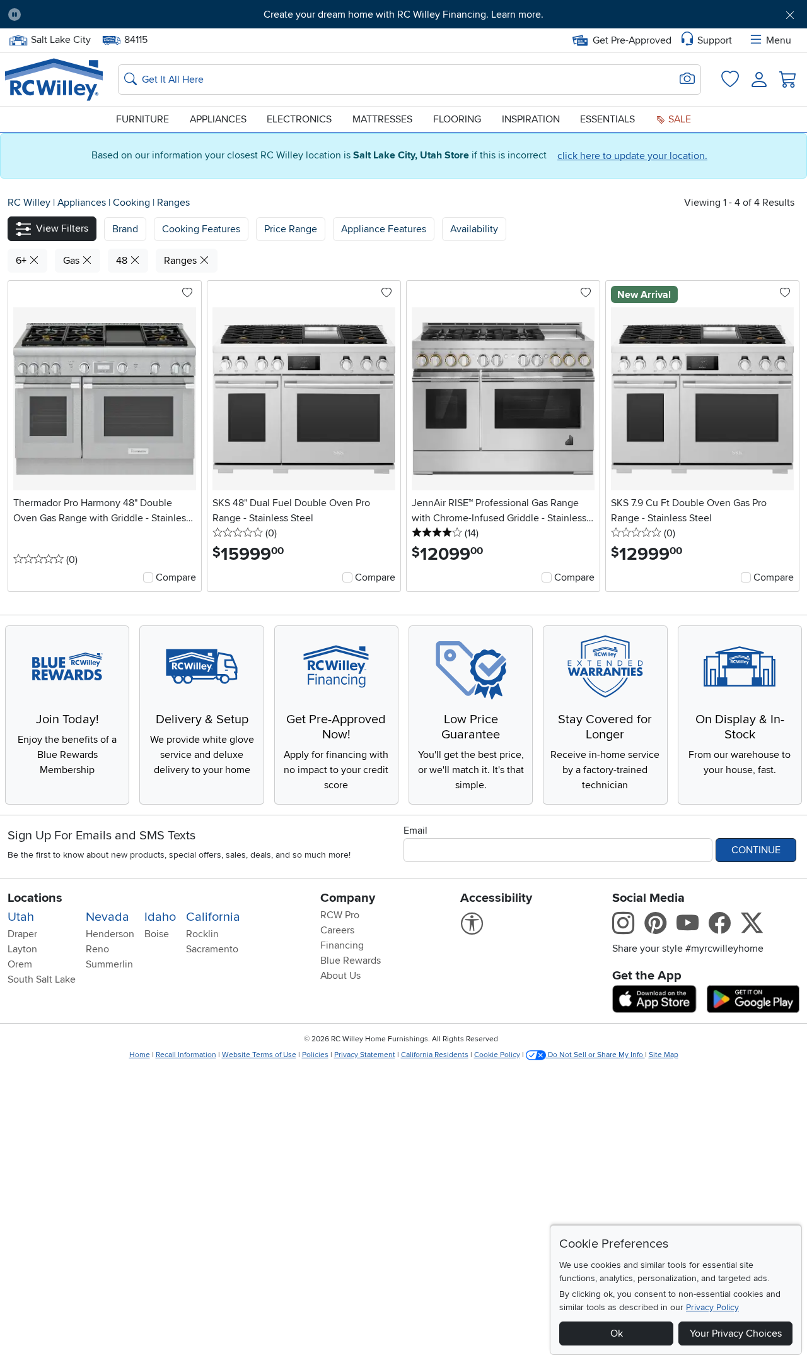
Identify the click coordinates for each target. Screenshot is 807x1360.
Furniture (142, 119)
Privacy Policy (712, 1307)
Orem (20, 964)
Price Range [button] (290, 229)
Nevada (107, 917)
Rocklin (202, 934)
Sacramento (212, 949)
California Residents (434, 1055)
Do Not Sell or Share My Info (595, 1055)
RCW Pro (339, 915)
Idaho (160, 917)
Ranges (173, 202)
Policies (315, 1055)
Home (139, 1055)
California (213, 917)
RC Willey (29, 202)
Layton (22, 949)
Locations (35, 898)
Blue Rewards (350, 960)
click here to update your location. (632, 156)
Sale (678, 119)
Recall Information (186, 1055)
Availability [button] (474, 229)
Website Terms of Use (259, 1055)
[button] (93, 14)
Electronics (299, 119)
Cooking (133, 202)
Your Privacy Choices (736, 1333)
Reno (97, 949)
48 (123, 260)
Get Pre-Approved (632, 40)
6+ (22, 260)
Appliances (218, 119)
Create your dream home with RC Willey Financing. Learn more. (403, 14)
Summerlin (109, 964)
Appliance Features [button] (383, 229)
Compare (176, 577)
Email (415, 830)
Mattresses (382, 119)
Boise (156, 934)
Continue (756, 850)
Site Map (663, 1055)
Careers (337, 930)
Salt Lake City (60, 38)
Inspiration (531, 119)
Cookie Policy (497, 1055)
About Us (340, 975)
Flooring (457, 119)
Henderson (110, 934)
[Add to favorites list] (187, 293)
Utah (21, 917)
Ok (616, 1333)
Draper (22, 934)
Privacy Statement (364, 1055)
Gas (72, 260)
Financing (342, 945)
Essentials (607, 119)
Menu (778, 40)
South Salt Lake (42, 979)
